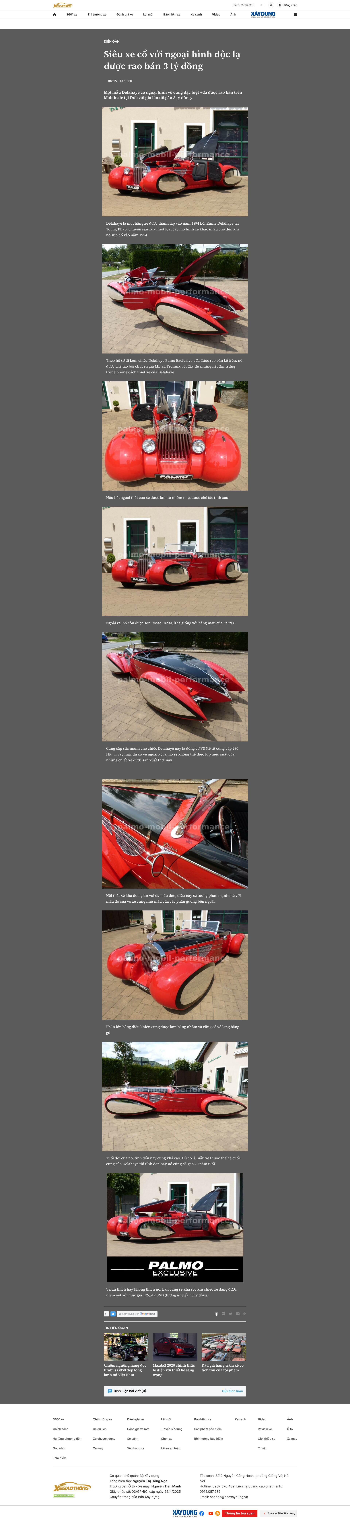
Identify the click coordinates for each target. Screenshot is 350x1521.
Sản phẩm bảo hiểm (207, 1429)
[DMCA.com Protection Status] (64, 1496)
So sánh (132, 1438)
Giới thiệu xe (266, 1438)
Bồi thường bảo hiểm (208, 1438)
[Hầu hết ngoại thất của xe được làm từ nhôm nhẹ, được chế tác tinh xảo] (175, 436)
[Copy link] (244, 1314)
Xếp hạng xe (135, 1448)
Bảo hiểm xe (171, 14)
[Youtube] (211, 1513)
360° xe (71, 14)
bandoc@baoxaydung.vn (229, 1497)
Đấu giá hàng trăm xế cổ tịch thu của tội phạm (223, 1367)
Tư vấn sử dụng (171, 1429)
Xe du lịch (99, 1429)
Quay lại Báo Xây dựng (281, 1513)
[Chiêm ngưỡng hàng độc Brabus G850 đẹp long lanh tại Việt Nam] (126, 1347)
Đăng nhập (290, 5)
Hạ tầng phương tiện (67, 1438)
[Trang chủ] (54, 14)
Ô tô (290, 1429)
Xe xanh (196, 14)
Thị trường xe (97, 14)
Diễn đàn (112, 42)
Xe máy (98, 1448)
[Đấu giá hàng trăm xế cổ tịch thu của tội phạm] (224, 1347)
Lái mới (148, 14)
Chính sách (60, 1429)
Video (216, 14)
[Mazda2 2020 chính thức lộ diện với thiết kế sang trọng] (175, 1347)
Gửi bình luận (232, 1391)
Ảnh (233, 14)
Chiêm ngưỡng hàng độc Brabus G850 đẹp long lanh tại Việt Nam (125, 1370)
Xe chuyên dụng (104, 1438)
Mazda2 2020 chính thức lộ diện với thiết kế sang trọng (174, 1370)
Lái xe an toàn (170, 1448)
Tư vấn (262, 1448)
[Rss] (217, 1513)
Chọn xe (166, 1438)
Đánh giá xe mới (138, 1429)
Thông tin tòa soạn (239, 1513)
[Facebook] (202, 1513)
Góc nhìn (59, 1448)
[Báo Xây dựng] (263, 14)
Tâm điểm (60, 1458)
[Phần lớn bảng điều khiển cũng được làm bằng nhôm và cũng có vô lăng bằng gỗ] (175, 965)
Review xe (265, 1429)
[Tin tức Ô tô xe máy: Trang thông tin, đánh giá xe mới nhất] (63, 5)
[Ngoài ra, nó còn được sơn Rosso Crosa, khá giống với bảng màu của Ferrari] (175, 561)
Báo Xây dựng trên (128, 1313)
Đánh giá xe (125, 14)
